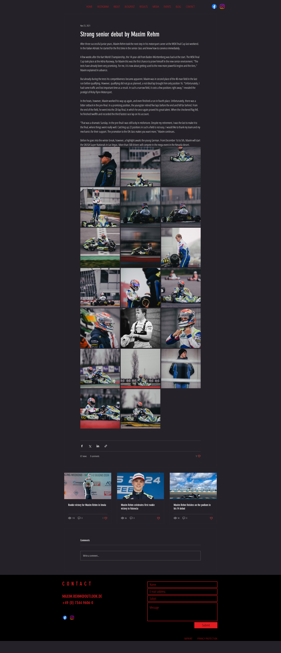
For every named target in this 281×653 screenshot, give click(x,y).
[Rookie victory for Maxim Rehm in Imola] (87, 486)
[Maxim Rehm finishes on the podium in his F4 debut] (193, 486)
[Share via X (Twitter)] (89, 446)
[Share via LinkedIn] (97, 446)
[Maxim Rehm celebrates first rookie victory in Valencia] (140, 486)
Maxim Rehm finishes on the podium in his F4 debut (192, 506)
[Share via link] (105, 446)
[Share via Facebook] (81, 446)
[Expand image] (100, 166)
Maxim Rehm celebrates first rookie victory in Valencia (138, 506)
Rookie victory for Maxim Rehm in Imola (87, 505)
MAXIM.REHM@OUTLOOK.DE (82, 596)
